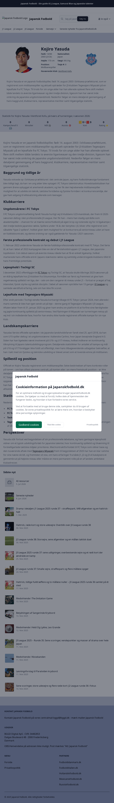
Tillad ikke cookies (54, 424)
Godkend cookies (29, 424)
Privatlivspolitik (92, 425)
